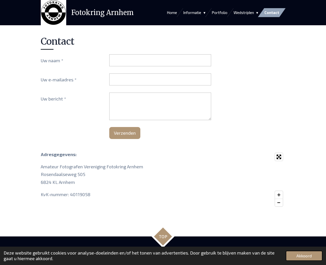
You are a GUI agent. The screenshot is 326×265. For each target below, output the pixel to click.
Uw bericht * (53, 99)
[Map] (225, 179)
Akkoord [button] (304, 255)
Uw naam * (52, 60)
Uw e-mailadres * (59, 79)
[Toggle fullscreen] (279, 157)
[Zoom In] (279, 195)
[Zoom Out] (279, 202)
